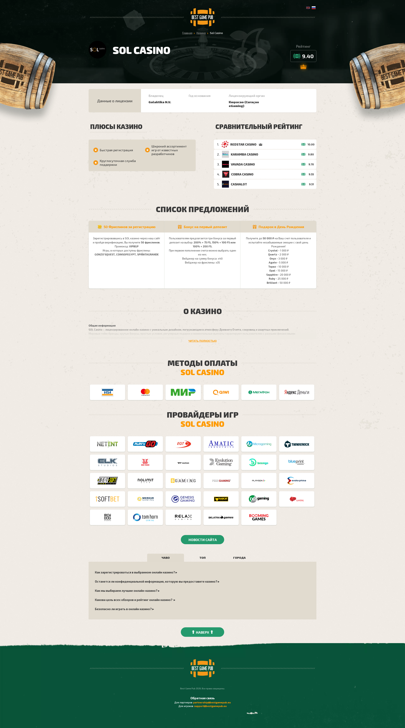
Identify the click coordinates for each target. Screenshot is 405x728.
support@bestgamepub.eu (210, 705)
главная (187, 32)
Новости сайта (202, 540)
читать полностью (202, 341)
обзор (305, 144)
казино (201, 32)
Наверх (202, 632)
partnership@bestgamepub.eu (212, 702)
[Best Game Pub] (202, 17)
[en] (308, 8)
